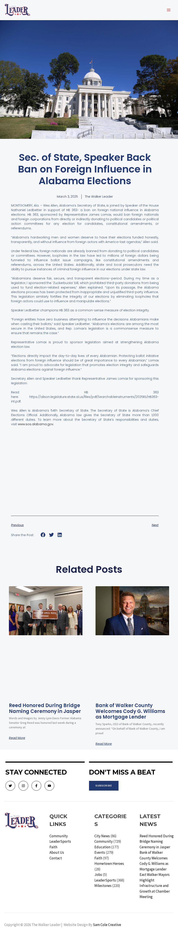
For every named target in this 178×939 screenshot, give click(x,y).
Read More (17, 737)
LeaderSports (60, 841)
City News (102, 836)
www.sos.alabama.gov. (36, 424)
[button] (43, 534)
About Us (56, 852)
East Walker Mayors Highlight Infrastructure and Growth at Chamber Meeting (155, 885)
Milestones (103, 885)
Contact (55, 858)
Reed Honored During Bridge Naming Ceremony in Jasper (45, 708)
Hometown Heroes (109, 863)
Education (102, 847)
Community (58, 836)
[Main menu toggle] (169, 10)
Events (99, 852)
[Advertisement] (85, 476)
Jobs (98, 874)
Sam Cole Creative (107, 924)
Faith (53, 847)
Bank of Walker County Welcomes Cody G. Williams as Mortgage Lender (130, 711)
